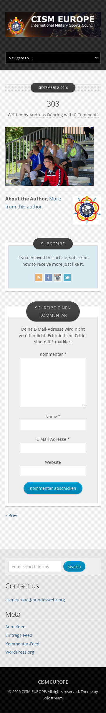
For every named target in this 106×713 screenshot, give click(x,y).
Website (53, 462)
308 (53, 103)
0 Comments (86, 115)
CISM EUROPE (53, 682)
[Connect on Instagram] (58, 276)
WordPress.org (19, 652)
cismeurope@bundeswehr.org (35, 600)
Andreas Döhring (46, 115)
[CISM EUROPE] (53, 35)
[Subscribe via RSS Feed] (39, 276)
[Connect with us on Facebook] (48, 276)
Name (53, 416)
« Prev (11, 515)
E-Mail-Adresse (53, 439)
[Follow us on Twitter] (67, 276)
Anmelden (15, 626)
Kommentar (53, 354)
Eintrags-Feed (18, 635)
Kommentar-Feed (22, 644)
